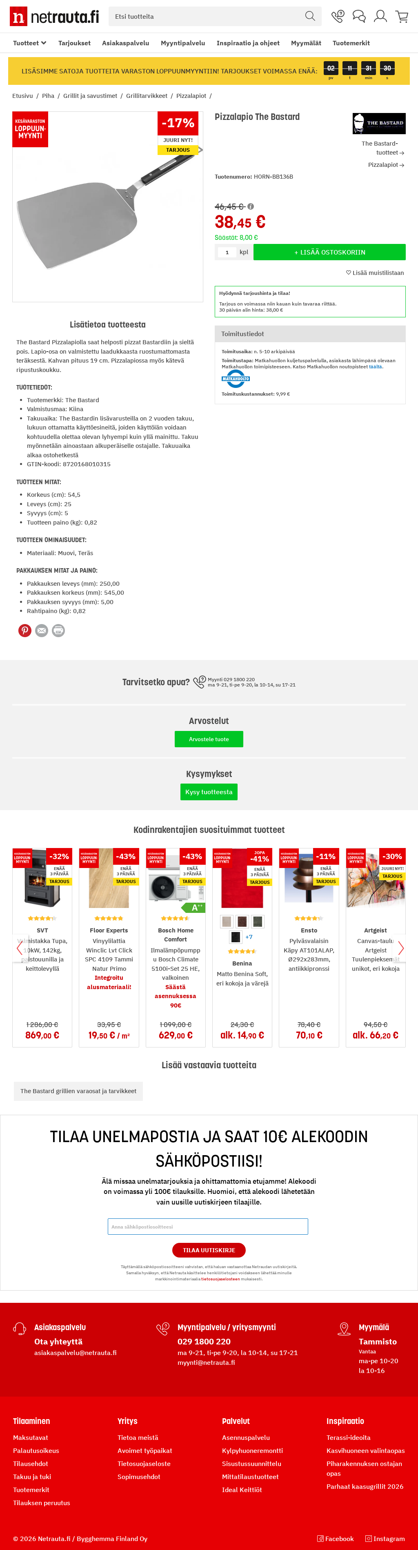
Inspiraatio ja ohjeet (248, 43)
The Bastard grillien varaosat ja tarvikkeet (78, 1091)
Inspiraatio (345, 1421)
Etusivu (23, 96)
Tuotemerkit (351, 43)
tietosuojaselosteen (220, 1279)
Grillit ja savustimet (91, 96)
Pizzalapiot (192, 96)
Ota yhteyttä (58, 1341)
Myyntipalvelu (183, 43)
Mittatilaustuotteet (250, 1476)
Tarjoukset (74, 43)
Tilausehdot (30, 1463)
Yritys (128, 1421)
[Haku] (310, 16)
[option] (226, 921)
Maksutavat (30, 1437)
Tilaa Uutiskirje (209, 1250)
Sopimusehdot (139, 1476)
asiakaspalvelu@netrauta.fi (75, 1352)
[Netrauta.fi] (54, 16)
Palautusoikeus (36, 1450)
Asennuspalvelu (246, 1437)
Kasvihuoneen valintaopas (366, 1450)
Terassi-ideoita (349, 1437)
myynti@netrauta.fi (206, 1362)
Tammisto (378, 1341)
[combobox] (215, 16)
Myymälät (306, 43)
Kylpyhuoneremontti (252, 1450)
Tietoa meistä (138, 1437)
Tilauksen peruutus (41, 1503)
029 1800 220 (204, 1341)
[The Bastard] (379, 123)
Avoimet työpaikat (145, 1450)
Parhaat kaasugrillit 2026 (365, 1486)
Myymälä (374, 1327)
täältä (375, 366)
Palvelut (236, 1421)
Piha (49, 96)
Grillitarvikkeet (147, 96)
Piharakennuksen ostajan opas (364, 1468)
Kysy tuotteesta (209, 792)
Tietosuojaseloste (144, 1463)
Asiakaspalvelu (125, 43)
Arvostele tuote (209, 739)
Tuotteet (26, 43)
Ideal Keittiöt (242, 1490)
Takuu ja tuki (32, 1476)
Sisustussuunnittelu (251, 1463)
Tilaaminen (31, 1421)
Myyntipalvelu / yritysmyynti (227, 1327)
